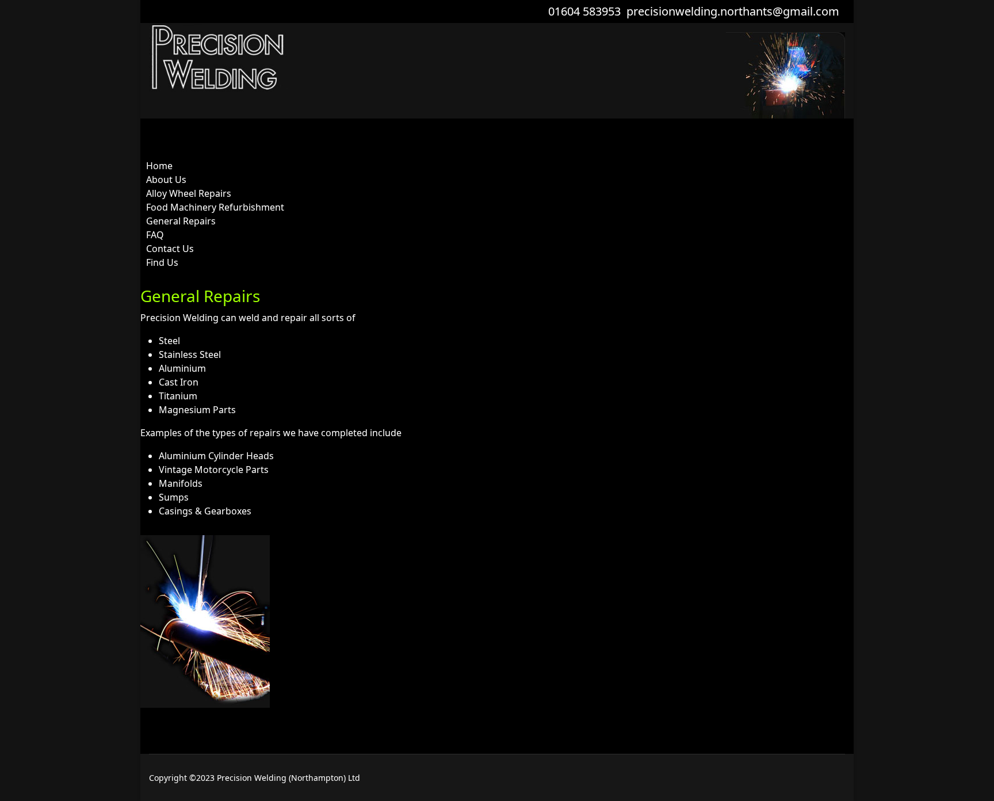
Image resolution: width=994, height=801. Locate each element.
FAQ (155, 234)
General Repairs (181, 221)
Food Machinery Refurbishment (215, 207)
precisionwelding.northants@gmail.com (732, 11)
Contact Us (170, 248)
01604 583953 (584, 11)
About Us (166, 179)
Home (159, 165)
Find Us (162, 262)
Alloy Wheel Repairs (188, 193)
